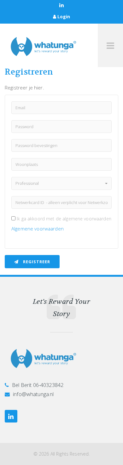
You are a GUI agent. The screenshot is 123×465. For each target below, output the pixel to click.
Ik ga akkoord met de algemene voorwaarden (64, 219)
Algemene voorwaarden (37, 228)
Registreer (36, 261)
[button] (61, 183)
